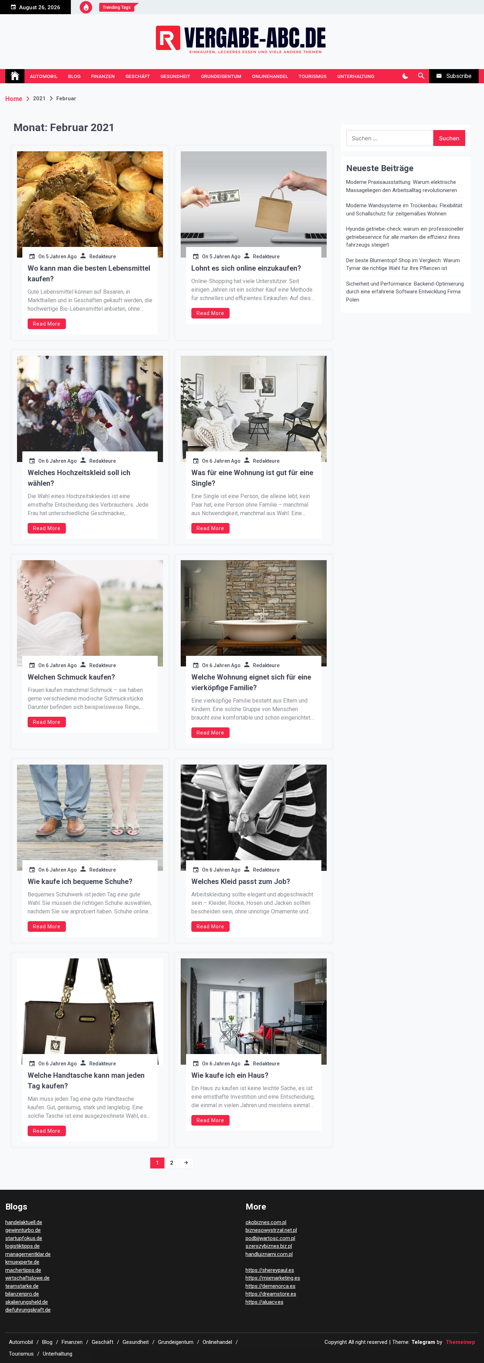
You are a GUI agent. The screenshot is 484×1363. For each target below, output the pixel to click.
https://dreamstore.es (271, 1294)
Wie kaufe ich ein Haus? (230, 1075)
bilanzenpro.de (22, 1294)
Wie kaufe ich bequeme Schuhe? (80, 881)
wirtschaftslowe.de (27, 1278)
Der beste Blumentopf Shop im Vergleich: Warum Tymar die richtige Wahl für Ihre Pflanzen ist (403, 264)
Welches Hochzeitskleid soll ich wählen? (79, 478)
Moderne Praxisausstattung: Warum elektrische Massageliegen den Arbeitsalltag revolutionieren (401, 186)
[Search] (421, 76)
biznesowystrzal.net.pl (271, 1230)
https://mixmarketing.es (273, 1278)
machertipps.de (23, 1270)
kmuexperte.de (22, 1262)
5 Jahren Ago (61, 256)
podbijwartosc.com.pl (270, 1238)
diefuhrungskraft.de (28, 1310)
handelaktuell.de (23, 1222)
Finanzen (103, 76)
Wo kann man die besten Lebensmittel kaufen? (89, 273)
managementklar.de (28, 1254)
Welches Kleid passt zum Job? (240, 881)
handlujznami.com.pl (269, 1254)
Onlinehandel (270, 76)
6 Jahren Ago (61, 461)
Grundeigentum (221, 76)
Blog (74, 76)
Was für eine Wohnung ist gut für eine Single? (252, 478)
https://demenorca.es (271, 1286)
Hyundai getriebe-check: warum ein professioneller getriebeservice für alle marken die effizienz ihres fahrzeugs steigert (405, 237)
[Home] (14, 76)
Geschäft (137, 76)
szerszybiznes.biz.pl (269, 1246)
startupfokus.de (23, 1238)
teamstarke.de (22, 1286)
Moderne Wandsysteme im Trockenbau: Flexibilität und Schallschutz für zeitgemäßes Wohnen (404, 209)
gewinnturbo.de (23, 1230)
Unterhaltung (355, 76)
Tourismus (313, 76)
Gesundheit (175, 76)
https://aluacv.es (264, 1302)
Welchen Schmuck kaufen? (71, 677)
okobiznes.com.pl (266, 1222)
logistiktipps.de (22, 1246)
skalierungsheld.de (26, 1302)
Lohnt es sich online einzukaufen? (246, 268)
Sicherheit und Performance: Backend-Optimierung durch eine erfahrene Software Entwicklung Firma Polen (405, 292)
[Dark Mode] (405, 76)
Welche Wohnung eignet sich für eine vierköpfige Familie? (251, 682)
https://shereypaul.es (270, 1270)
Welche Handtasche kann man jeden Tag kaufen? (86, 1080)
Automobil (43, 76)
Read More (47, 324)
